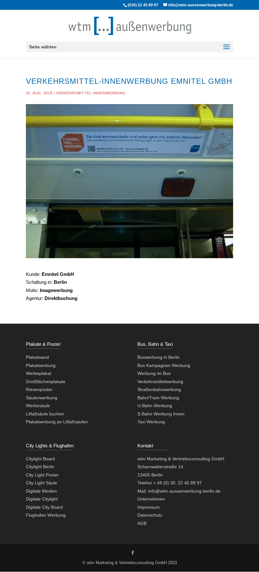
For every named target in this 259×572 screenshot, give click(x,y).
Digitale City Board (44, 507)
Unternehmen (151, 498)
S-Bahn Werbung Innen (160, 413)
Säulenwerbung (41, 397)
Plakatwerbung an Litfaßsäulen (57, 421)
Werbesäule (38, 405)
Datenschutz (149, 515)
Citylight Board (40, 458)
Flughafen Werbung (46, 515)
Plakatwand (37, 357)
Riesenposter (39, 389)
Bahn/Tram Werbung (158, 397)
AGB (142, 523)
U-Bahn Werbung (154, 405)
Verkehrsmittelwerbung (160, 381)
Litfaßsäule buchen (45, 413)
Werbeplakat (38, 373)
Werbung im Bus (154, 373)
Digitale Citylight (42, 498)
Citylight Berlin (40, 466)
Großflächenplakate (45, 381)
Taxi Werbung (151, 421)
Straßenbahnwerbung (159, 389)
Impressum (148, 507)
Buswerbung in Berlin (158, 357)
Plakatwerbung (41, 365)
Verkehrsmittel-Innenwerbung (91, 93)
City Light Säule (41, 482)
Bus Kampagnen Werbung (163, 365)
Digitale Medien (41, 491)
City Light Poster (42, 474)
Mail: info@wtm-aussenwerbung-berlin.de (178, 491)
